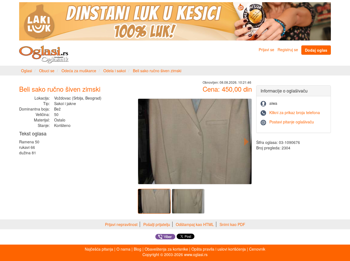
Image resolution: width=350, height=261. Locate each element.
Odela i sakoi (114, 70)
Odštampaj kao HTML (195, 224)
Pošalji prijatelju (156, 224)
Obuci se (46, 70)
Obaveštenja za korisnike (166, 249)
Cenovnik (257, 249)
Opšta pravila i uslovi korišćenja (218, 249)
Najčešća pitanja (99, 249)
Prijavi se (266, 49)
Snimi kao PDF (232, 224)
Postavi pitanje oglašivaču (291, 121)
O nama (123, 249)
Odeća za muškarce (79, 70)
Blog (137, 249)
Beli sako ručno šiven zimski (157, 70)
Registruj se (288, 49)
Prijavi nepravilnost (121, 224)
